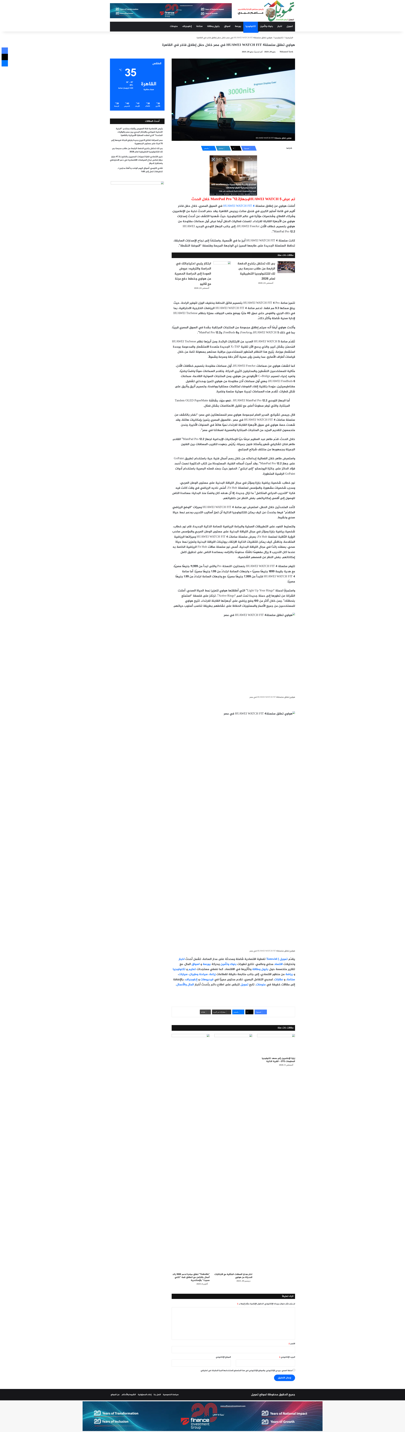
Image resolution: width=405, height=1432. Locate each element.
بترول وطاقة (213, 26)
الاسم (292, 1343)
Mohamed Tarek (286, 51)
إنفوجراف (187, 26)
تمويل (290, 26)
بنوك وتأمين (266, 26)
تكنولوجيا (251, 26)
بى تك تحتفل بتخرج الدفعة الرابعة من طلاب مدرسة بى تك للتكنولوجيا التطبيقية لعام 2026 (256, 271)
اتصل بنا (157, 1394)
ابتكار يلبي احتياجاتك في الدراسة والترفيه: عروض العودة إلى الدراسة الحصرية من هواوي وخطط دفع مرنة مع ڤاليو (192, 274)
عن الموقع (115, 1394)
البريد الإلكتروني (287, 1357)
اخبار (279, 26)
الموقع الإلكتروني (223, 1357)
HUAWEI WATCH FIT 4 (239, 206)
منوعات (174, 26)
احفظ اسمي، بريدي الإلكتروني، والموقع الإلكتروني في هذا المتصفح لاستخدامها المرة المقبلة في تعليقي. (246, 1370)
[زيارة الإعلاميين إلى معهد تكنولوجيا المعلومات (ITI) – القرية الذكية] (276, 1044)
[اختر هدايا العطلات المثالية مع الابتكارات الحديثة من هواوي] (233, 1152)
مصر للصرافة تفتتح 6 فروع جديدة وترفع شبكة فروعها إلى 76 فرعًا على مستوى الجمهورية (137, 142)
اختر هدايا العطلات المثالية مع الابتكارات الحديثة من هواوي (233, 1276)
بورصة (238, 26)
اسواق (227, 26)
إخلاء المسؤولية (145, 1394)
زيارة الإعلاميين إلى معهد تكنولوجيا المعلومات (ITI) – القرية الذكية (278, 1060)
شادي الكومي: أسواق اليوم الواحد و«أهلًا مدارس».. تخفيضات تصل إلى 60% (140, 170)
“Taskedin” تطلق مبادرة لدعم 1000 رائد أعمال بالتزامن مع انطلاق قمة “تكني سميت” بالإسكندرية (191, 1277)
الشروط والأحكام (129, 1394)
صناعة (199, 26)
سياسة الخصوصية (171, 1394)
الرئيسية (289, 38)
